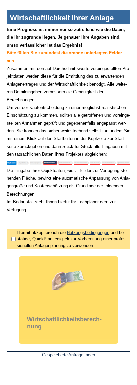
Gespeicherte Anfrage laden (68, 354)
